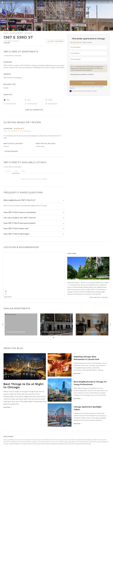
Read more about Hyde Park (98, 297)
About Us (93, 2)
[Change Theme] (2, 2)
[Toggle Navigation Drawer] (110, 2)
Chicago (6, 33)
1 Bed (16, 171)
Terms (89, 86)
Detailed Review (11, 151)
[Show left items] (3, 324)
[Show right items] (110, 324)
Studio (8, 171)
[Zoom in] (6, 291)
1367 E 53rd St (28, 33)
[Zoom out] (6, 293)
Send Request (88, 83)
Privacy (93, 86)
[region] (34, 275)
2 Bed (23, 171)
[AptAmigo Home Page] (9, 2)
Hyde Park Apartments (16, 33)
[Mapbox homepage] (8, 297)
